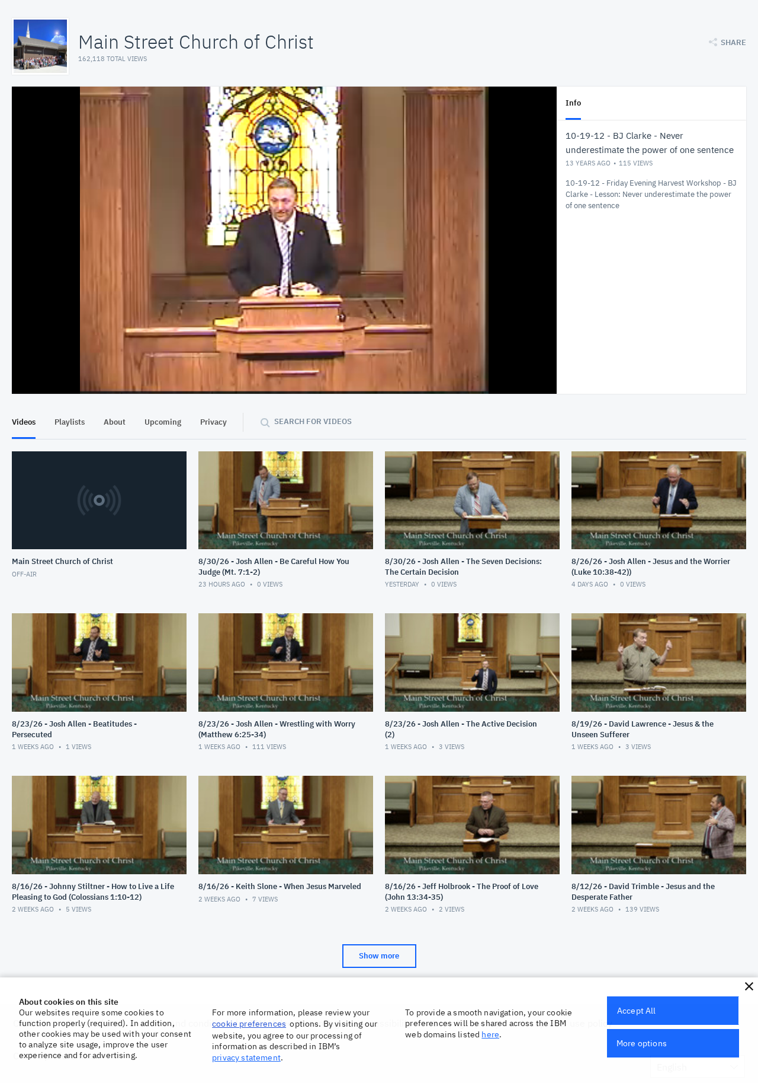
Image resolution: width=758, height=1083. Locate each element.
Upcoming (162, 422)
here (490, 1034)
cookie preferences (249, 1023)
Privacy (213, 422)
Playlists (69, 422)
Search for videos (313, 421)
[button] (749, 986)
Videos (24, 422)
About (115, 422)
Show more (379, 956)
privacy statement (246, 1057)
